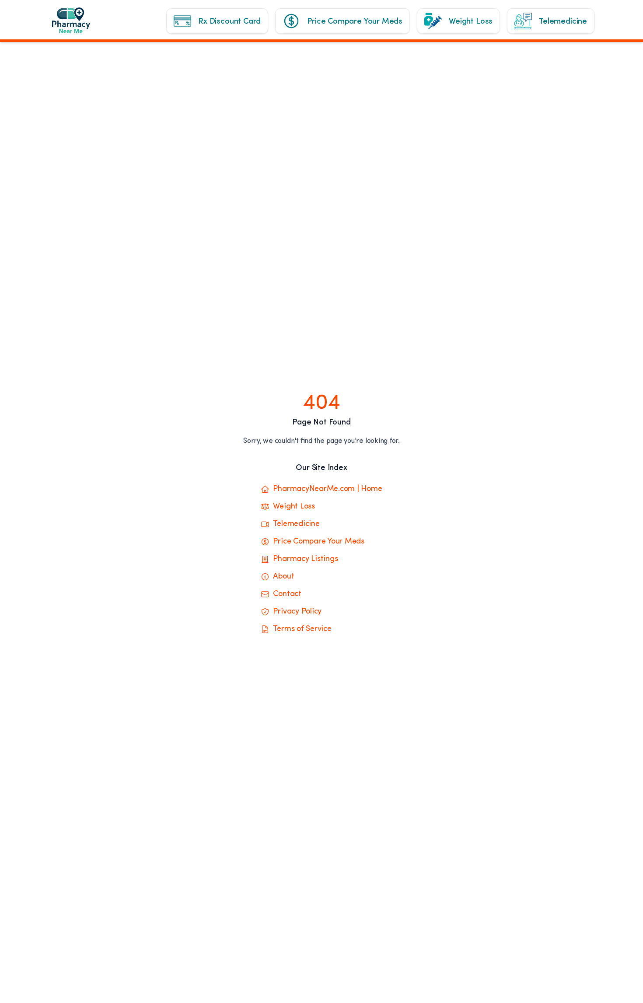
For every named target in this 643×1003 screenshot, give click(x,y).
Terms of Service (302, 629)
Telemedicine (296, 524)
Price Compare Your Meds (318, 542)
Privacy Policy (297, 612)
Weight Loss (294, 507)
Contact (287, 594)
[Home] (77, 24)
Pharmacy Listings (305, 559)
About (283, 577)
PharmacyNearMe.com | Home (327, 489)
